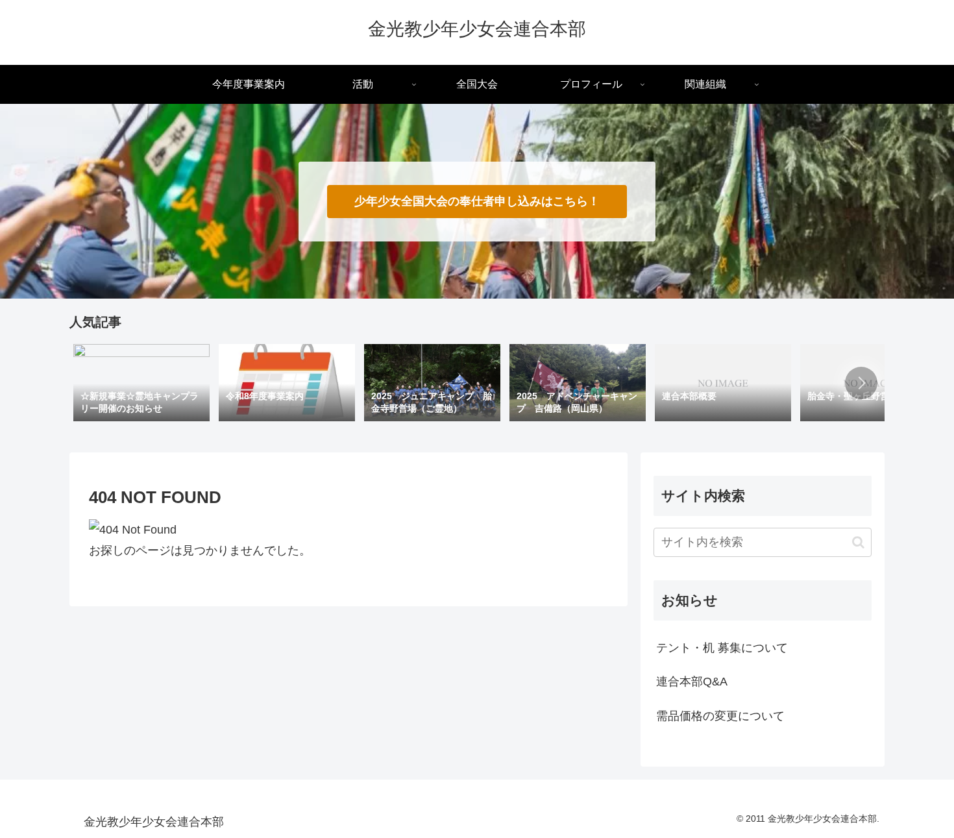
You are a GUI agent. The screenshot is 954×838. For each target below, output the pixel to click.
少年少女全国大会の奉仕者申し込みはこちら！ (477, 201)
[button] (861, 383)
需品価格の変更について (720, 715)
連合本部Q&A (692, 681)
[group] (141, 383)
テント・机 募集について (722, 647)
